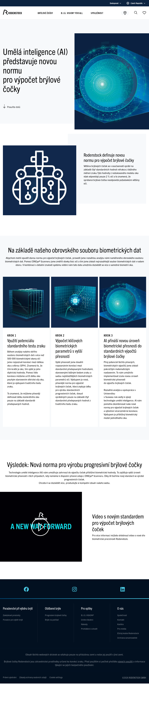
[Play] (41, 527)
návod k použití (125, 661)
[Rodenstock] (12, 13)
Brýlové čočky (45, 12)
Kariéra (120, 624)
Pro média (121, 628)
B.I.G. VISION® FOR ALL (72, 12)
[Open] (144, 12)
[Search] (135, 13)
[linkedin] (122, 591)
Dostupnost (114, 3)
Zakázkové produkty (11, 615)
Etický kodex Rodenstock (128, 633)
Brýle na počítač (52, 619)
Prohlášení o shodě (89, 628)
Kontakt (120, 619)
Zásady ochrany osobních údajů (33, 677)
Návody (84, 624)
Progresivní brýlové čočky (55, 615)
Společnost (97, 12)
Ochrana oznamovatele (127, 637)
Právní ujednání (9, 677)
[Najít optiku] (125, 13)
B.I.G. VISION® (87, 615)
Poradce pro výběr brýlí (13, 619)
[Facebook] (26, 591)
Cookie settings (56, 677)
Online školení (87, 619)
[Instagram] (74, 591)
